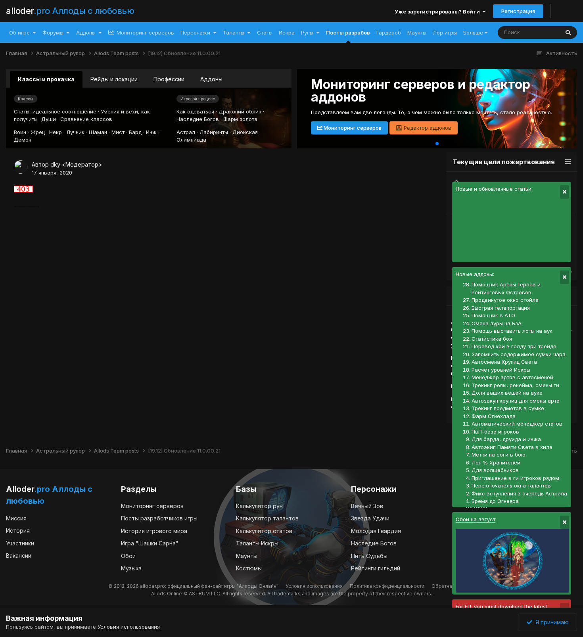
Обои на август (475, 519)
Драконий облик (240, 111)
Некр (55, 132)
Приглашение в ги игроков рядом (515, 478)
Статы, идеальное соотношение (55, 111)
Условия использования (314, 586)
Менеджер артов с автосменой (512, 377)
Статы (264, 32)
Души (48, 119)
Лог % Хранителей (496, 462)
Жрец (38, 132)
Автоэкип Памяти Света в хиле (512, 447)
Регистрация (518, 11)
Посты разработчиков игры (159, 518)
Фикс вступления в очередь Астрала (519, 493)
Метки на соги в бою (498, 454)
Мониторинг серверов (144, 32)
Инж (151, 132)
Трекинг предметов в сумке (508, 408)
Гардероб (388, 32)
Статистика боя (492, 339)
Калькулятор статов (264, 531)
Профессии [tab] (168, 79)
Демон (22, 139)
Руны (307, 32)
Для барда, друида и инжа (506, 439)
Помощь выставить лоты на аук (512, 331)
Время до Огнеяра (495, 501)
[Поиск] (568, 32)
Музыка (131, 568)
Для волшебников (495, 470)
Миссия (16, 518)
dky (55, 164)
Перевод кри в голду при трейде (514, 346)
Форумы (52, 32)
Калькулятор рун (259, 506)
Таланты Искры (257, 543)
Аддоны (86, 32)
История (18, 530)
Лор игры (445, 32)
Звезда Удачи (370, 518)
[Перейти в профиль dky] (20, 167)
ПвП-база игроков (495, 431)
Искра (287, 32)
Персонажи (195, 32)
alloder (70, 11)
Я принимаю (550, 622)
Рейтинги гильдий (375, 568)
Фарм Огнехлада (494, 416)
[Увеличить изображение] (23, 188)
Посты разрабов (348, 32)
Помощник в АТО (493, 315)
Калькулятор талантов (267, 518)
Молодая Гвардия (376, 531)
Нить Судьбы (369, 556)
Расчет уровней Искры (501, 369)
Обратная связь (450, 586)
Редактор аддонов (426, 128)
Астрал (185, 132)
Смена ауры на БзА (497, 323)
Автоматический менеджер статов (517, 423)
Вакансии (18, 555)
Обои (128, 556)
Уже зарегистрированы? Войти (438, 11)
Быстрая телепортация (501, 308)
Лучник (75, 132)
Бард (135, 132)
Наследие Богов (197, 119)
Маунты (416, 32)
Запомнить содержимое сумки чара (519, 354)
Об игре (19, 32)
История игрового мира (154, 531)
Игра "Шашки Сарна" (149, 543)
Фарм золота (240, 119)
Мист (118, 132)
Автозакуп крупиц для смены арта (516, 400)
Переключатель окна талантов (511, 485)
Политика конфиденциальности (387, 586)
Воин (20, 132)
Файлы (540, 32)
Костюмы (249, 568)
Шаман (98, 132)
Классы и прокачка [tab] (46, 79)
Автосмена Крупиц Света (504, 362)
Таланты (233, 32)
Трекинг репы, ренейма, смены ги (515, 385)
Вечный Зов (367, 506)
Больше (473, 32)
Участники (20, 543)
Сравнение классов (86, 119)
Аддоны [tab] (211, 79)
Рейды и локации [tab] (114, 79)
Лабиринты (213, 132)
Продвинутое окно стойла (505, 300)
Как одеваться (195, 111)
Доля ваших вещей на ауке (507, 392)
